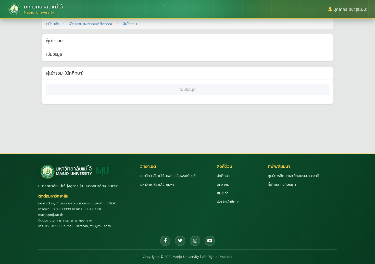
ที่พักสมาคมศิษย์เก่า (282, 184)
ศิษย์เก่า (222, 193)
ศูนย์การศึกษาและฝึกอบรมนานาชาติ (293, 176)
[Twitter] (180, 241)
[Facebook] (165, 241)
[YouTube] (210, 241)
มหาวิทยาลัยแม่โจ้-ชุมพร (157, 184)
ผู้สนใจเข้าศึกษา (228, 202)
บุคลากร (223, 184)
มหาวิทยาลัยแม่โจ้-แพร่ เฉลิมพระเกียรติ (168, 176)
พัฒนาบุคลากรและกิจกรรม (91, 24)
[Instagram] (195, 241)
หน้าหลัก (53, 24)
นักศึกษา (223, 176)
